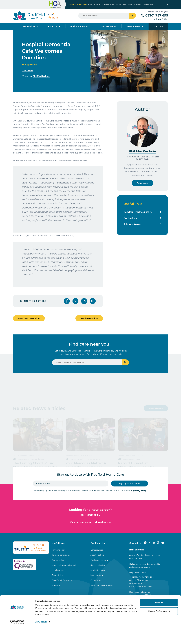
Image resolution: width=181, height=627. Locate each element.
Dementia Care (37, 459)
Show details (41, 622)
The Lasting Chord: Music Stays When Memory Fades (35, 465)
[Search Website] (132, 16)
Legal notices (58, 570)
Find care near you (99, 560)
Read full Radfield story (137, 212)
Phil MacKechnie (41, 76)
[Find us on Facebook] (145, 542)
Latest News (23, 459)
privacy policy (139, 491)
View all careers (103, 522)
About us (52, 26)
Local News (27, 70)
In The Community (91, 459)
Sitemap (56, 585)
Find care (158, 26)
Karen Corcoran (124, 456)
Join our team (133, 26)
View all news (156, 408)
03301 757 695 (156, 15)
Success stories (108, 26)
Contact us (130, 218)
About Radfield (97, 555)
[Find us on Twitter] (150, 542)
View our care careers (81, 522)
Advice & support (79, 26)
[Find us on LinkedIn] (154, 542)
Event (138, 459)
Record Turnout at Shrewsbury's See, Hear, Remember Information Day (141, 467)
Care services (28, 26)
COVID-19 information (62, 580)
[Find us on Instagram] (158, 542)
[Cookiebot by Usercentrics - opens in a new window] (17, 622)
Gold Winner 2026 (78, 4)
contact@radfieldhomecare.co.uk (144, 555)
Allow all (159, 602)
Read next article (89, 318)
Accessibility (57, 575)
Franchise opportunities (101, 585)
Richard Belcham (20, 456)
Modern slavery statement (64, 565)
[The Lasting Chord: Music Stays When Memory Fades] (38, 434)
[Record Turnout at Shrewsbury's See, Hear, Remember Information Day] (143, 434)
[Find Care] (125, 362)
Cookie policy (58, 560)
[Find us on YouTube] (162, 542)
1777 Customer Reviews (38, 550)
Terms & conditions (61, 555)
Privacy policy (58, 550)
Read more (142, 183)
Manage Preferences (157, 611)
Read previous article (28, 318)
